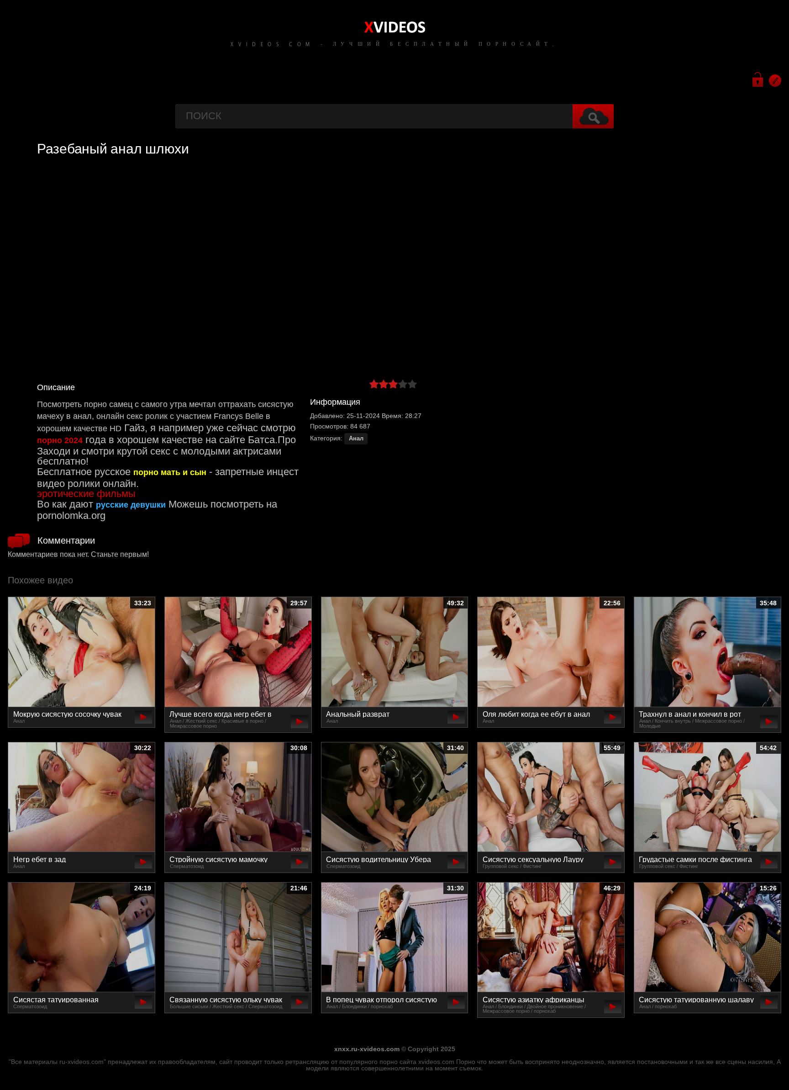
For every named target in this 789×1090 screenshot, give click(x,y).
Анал (356, 438)
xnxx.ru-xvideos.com (367, 1049)
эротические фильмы (86, 493)
